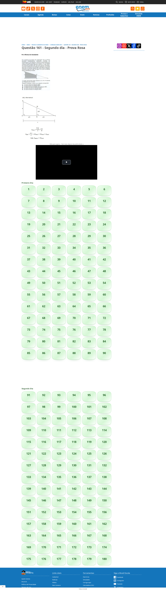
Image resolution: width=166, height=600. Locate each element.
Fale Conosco (56, 585)
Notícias (54, 580)
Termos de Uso (26, 587)
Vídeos (54, 582)
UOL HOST (49, 2)
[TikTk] (138, 45)
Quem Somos (26, 579)
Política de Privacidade (29, 584)
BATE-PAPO (131, 2)
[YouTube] (124, 45)
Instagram (120, 580)
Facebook (120, 577)
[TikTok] (28, 9)
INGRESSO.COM (39, 2)
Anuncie (24, 582)
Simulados (86, 580)
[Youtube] (23, 9)
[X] (33, 9)
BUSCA (121, 2)
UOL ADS (78, 2)
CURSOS (64, 2)
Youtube (119, 584)
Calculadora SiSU (88, 585)
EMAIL (142, 2)
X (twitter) (120, 587)
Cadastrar (55, 577)
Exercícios (86, 577)
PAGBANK (57, 2)
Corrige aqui (87, 582)
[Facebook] (133, 45)
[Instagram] (38, 9)
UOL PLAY (71, 2)
